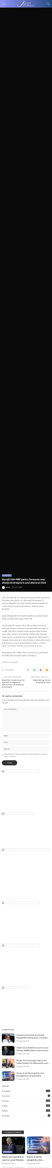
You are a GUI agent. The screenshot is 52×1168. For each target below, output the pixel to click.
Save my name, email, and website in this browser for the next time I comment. (25, 755)
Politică (6, 575)
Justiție (4, 1106)
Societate (5, 1116)
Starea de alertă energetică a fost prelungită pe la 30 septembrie (30, 1074)
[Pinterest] (40, 669)
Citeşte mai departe (9, 662)
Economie (6, 1096)
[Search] (47, 4)
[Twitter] (34, 669)
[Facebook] (28, 669)
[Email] (46, 669)
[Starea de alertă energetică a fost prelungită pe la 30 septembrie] (8, 1076)
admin (8, 587)
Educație (5, 1101)
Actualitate (6, 1091)
